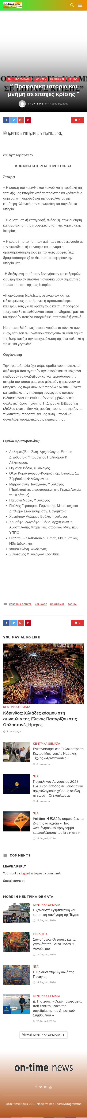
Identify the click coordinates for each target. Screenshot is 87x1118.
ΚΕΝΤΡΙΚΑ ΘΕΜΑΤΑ (19, 79)
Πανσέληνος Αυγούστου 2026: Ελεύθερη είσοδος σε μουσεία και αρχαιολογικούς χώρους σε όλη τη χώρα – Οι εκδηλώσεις (58, 789)
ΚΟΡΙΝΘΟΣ (40, 79)
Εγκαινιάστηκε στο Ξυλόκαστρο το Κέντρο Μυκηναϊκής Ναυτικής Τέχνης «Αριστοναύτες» (58, 753)
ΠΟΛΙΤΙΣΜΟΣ (57, 79)
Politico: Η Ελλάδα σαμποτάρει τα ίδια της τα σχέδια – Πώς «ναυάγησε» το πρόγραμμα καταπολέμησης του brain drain (58, 826)
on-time (37, 103)
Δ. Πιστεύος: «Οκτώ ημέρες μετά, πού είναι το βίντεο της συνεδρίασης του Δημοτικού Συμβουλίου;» (57, 1008)
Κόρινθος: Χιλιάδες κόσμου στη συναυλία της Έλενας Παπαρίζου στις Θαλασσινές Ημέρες (40, 718)
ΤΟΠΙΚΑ (73, 79)
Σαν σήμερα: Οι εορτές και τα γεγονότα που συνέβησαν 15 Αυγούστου (54, 944)
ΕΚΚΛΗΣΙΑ (40, 934)
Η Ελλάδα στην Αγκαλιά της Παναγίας (53, 974)
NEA (35, 776)
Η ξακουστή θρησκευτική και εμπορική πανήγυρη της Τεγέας (56, 912)
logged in (27, 873)
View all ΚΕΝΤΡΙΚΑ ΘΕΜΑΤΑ (41, 1035)
